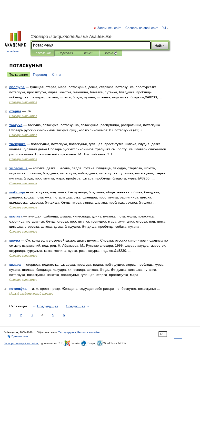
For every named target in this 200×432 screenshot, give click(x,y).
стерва (15, 111)
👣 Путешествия (17, 336)
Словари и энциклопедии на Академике (70, 36)
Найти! (160, 45)
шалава (15, 216)
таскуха (15, 125)
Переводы (66, 53)
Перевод (40, 74)
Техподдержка (67, 332)
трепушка (17, 144)
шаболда (17, 192)
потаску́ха (18, 289)
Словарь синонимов (23, 102)
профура (17, 87)
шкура (14, 240)
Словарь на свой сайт (141, 28)
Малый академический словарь (31, 293)
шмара (15, 264)
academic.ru (15, 51)
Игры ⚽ (111, 53)
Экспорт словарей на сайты (21, 343)
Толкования (42, 53)
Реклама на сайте (88, 332)
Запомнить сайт (109, 28)
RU (163, 28)
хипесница (18, 168)
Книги (88, 53)
